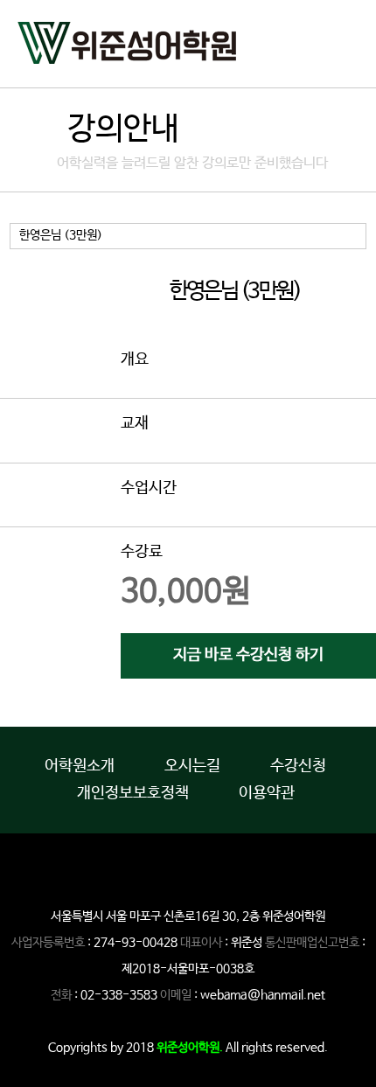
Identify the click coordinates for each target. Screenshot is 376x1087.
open (345, 39)
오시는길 (192, 766)
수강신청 (298, 766)
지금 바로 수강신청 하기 (248, 655)
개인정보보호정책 (133, 793)
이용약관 (267, 793)
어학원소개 (80, 766)
